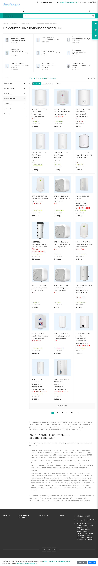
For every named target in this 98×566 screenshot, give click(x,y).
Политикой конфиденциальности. (26, 563)
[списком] (91, 78)
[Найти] (93, 16)
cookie (45, 561)
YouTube (54, 549)
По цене (32, 78)
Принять (92, 562)
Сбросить (52, 78)
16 (72, 413)
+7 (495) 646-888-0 (46, 2)
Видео (62, 515)
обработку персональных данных (59, 561)
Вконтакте (44, 549)
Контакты (43, 515)
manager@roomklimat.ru (67, 2)
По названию (42, 78)
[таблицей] (94, 78)
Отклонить (82, 562)
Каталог (6, 515)
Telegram (49, 549)
